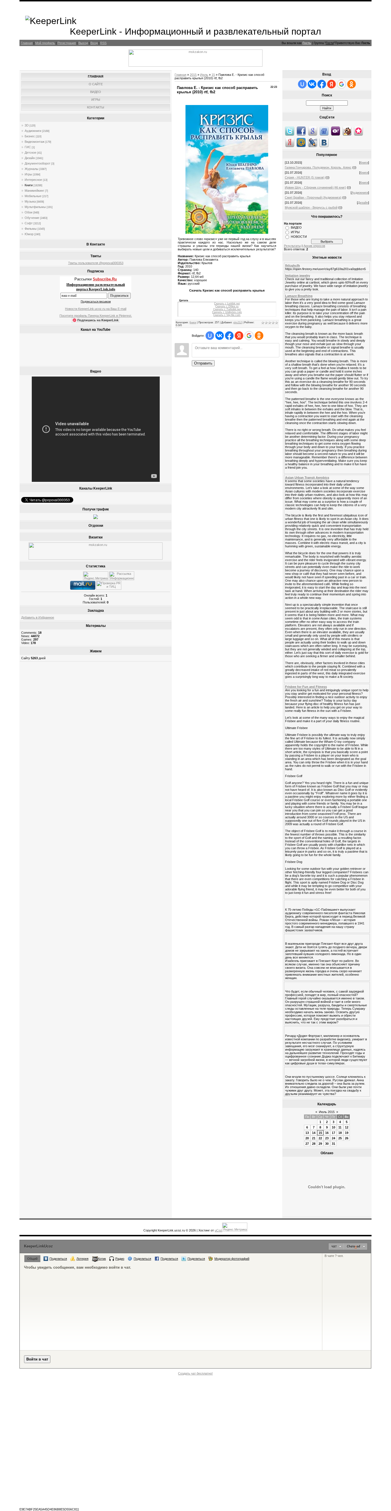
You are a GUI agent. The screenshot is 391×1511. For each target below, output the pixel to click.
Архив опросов (314, 245)
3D (27, 125)
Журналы (31, 169)
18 (340, 1132)
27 (307, 1143)
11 (339, 1127)
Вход (94, 43)
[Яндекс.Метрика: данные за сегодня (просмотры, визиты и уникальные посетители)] (95, 575)
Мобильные (33, 196)
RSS (103, 43)
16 (327, 1132)
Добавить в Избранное (37, 617)
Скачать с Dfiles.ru (226, 306)
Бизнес (30, 136)
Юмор (29, 234)
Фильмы (31, 228)
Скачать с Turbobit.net (227, 309)
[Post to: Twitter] (289, 130)
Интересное (33, 179)
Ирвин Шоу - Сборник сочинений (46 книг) (315, 187)
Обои (28, 212)
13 (307, 1132)
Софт (29, 223)
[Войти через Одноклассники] (259, 335)
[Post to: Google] (312, 130)
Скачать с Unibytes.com (227, 312)
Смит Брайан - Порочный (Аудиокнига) (313, 197)
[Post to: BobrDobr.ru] (347, 130)
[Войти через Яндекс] (239, 335)
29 (320, 1143)
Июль (204, 74)
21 (313, 1138)
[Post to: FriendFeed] (324, 130)
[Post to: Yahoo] (335, 130)
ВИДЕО (296, 227)
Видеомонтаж (34, 141)
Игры (28, 174)
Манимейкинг (34, 190)
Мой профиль (45, 43)
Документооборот (37, 163)
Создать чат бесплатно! (195, 1373)
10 (333, 1127)
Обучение (32, 217)
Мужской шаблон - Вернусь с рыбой (311, 207)
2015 (193, 74)
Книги (29, 185)
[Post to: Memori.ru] (358, 130)
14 (313, 1132)
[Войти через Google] (249, 335)
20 (307, 1138)
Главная (27, 43)
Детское (30, 152)
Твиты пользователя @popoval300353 (95, 263)
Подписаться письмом (96, 301)
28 (313, 1143)
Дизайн (30, 158)
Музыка (30, 201)
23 (327, 1138)
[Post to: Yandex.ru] (289, 142)
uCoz (218, 1230)
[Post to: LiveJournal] (312, 142)
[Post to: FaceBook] (301, 130)
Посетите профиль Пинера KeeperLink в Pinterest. (96, 315)
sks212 (237, 322)
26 (346, 1138)
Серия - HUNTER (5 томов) (305, 177)
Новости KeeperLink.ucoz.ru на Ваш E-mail (95, 308)
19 (346, 1132)
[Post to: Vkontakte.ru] (324, 142)
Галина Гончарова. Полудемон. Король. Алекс (318, 167)
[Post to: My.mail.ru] (301, 142)
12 (346, 1127)
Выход (83, 43)
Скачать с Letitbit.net (227, 303)
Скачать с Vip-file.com (226, 315)
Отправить (203, 363)
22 (320, 1138)
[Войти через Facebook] (229, 335)
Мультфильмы (35, 207)
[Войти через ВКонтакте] (219, 335)
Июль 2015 (327, 1112)
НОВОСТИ (299, 236)
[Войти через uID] (210, 335)
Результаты (292, 245)
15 (213, 74)
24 (333, 1138)
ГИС (28, 147)
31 (333, 1143)
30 (327, 1143)
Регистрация (67, 43)
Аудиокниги (33, 130)
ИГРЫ (295, 232)
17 (333, 1132)
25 (340, 1138)
